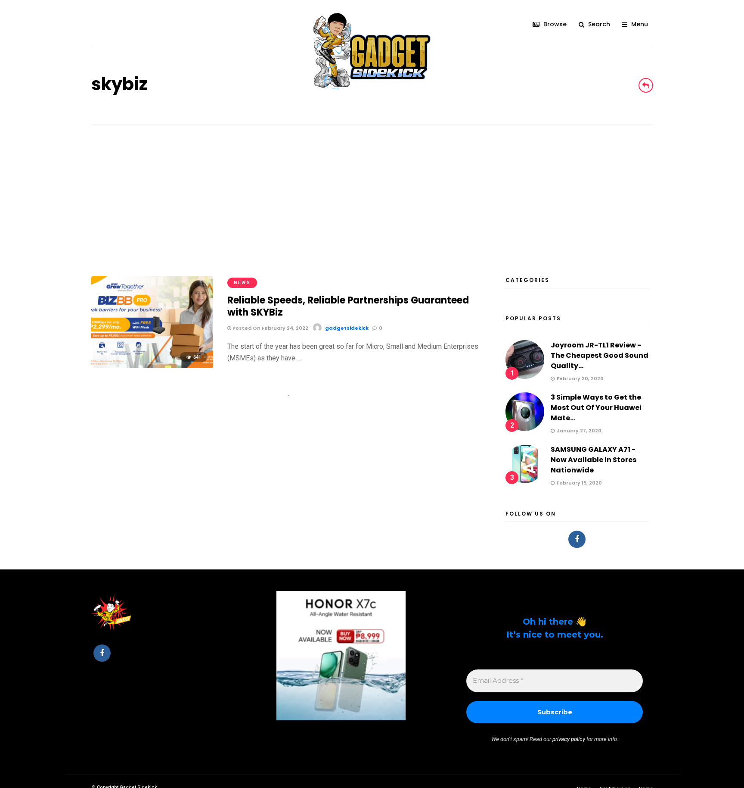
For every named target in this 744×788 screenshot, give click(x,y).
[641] (152, 366)
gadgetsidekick (347, 328)
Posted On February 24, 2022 (269, 328)
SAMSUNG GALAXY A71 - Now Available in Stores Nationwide (593, 459)
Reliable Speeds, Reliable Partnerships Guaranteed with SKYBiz (348, 306)
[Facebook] (577, 539)
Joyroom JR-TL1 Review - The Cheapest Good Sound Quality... (599, 355)
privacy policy (568, 739)
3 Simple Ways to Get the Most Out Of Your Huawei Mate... (596, 407)
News (242, 282)
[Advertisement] (372, 189)
